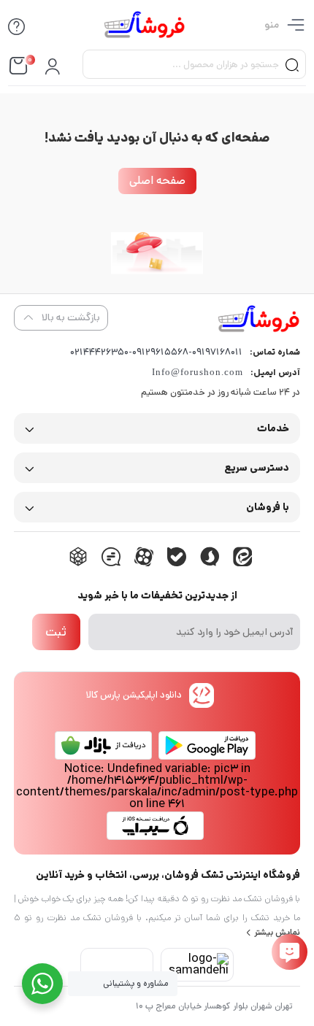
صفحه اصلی (157, 180)
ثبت (55, 632)
